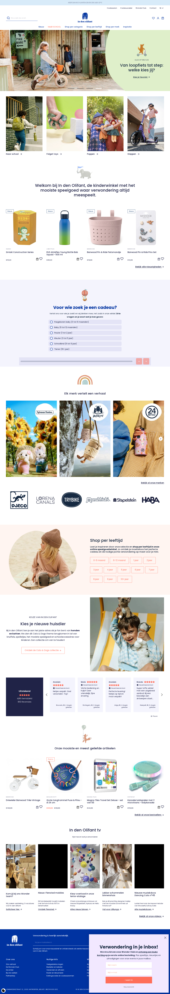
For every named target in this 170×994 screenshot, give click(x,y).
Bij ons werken (11, 973)
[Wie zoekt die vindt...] (8, 18)
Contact (153, 8)
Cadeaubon (112, 8)
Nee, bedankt (129, 987)
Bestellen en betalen (54, 967)
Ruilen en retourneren (54, 973)
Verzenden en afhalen (55, 970)
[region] (104, 695)
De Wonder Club (12, 967)
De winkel (9, 970)
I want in (129, 980)
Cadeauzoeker (126, 8)
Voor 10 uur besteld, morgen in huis (85, 2)
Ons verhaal (11, 964)
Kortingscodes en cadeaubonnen (60, 976)
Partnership (10, 976)
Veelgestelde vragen (54, 964)
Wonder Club (141, 8)
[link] (24, 125)
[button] (74, 27)
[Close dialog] (165, 937)
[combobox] (162, 8)
